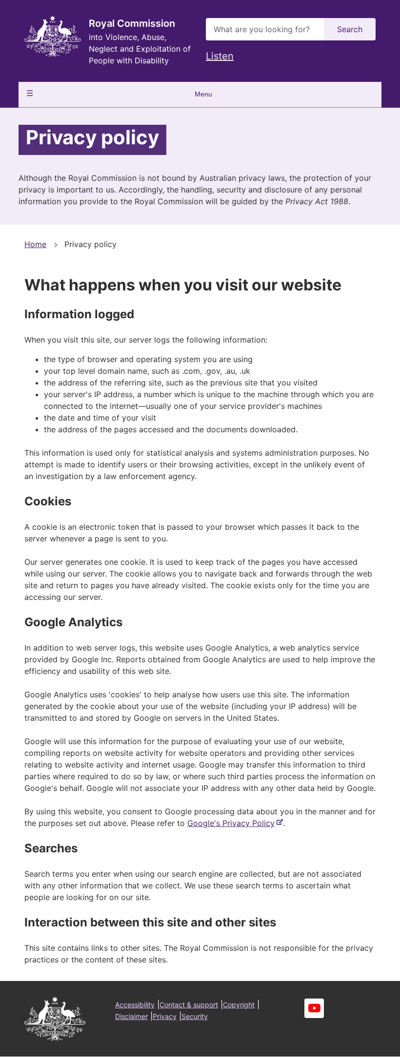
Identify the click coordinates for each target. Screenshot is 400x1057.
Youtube (314, 1008)
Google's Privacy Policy (233, 823)
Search (349, 29)
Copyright (239, 1004)
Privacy (165, 1016)
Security (194, 1016)
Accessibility (135, 1004)
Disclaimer (131, 1016)
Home (35, 244)
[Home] (52, 36)
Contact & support (189, 1004)
